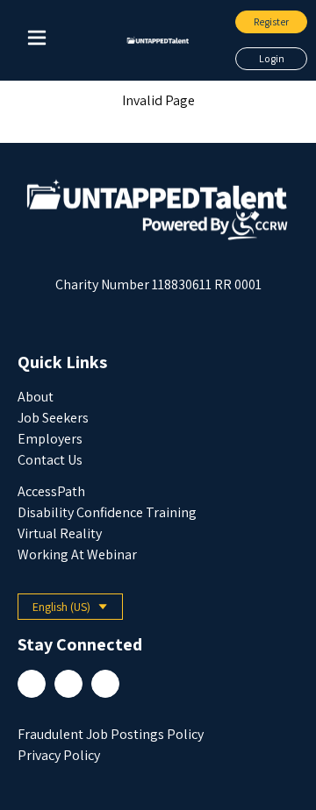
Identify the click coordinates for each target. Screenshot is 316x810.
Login (271, 58)
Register (271, 21)
